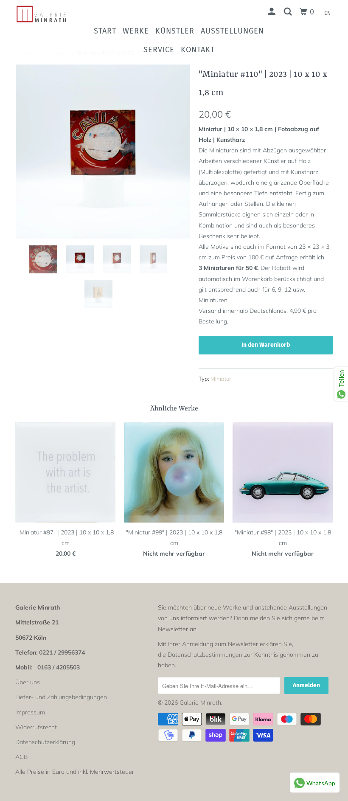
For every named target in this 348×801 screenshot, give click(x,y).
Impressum (30, 712)
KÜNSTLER (174, 31)
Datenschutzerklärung (45, 742)
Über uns (27, 682)
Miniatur (220, 378)
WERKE (136, 31)
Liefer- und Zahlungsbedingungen (61, 697)
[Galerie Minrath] (41, 14)
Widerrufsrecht (36, 727)
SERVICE (158, 49)
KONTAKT (198, 49)
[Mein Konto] (272, 11)
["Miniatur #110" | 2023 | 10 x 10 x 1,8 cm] (102, 151)
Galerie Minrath (200, 702)
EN (327, 13)
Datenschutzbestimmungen (205, 654)
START (105, 31)
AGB (21, 757)
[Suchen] (288, 11)
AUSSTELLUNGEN (232, 31)
